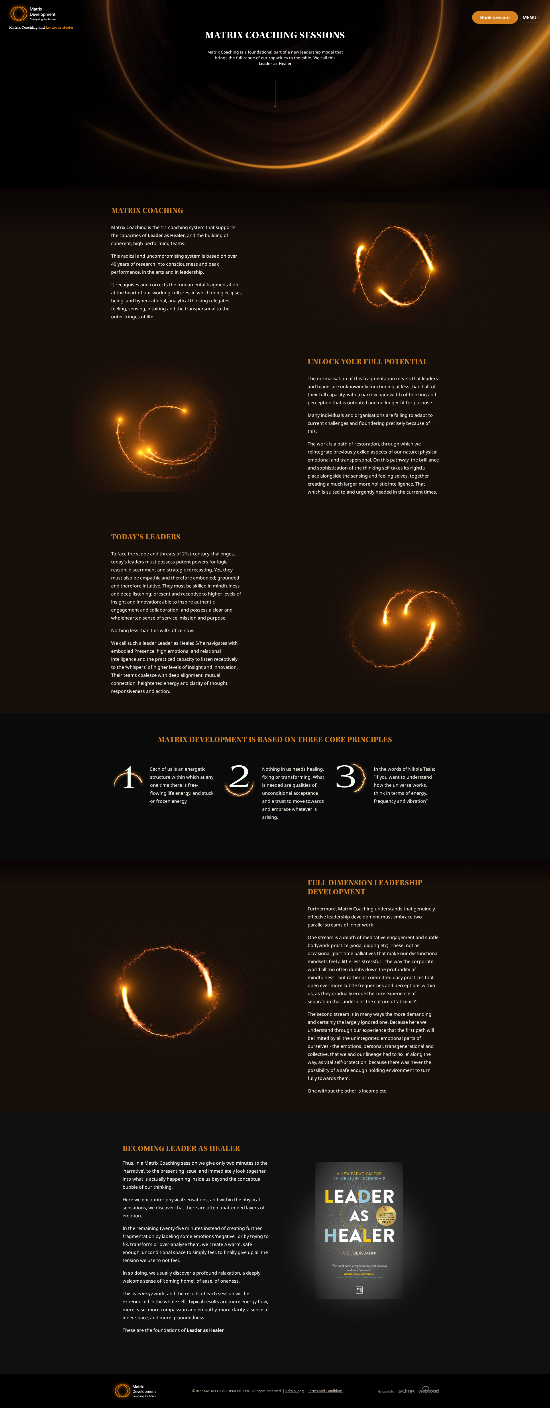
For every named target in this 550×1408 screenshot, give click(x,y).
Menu (529, 17)
